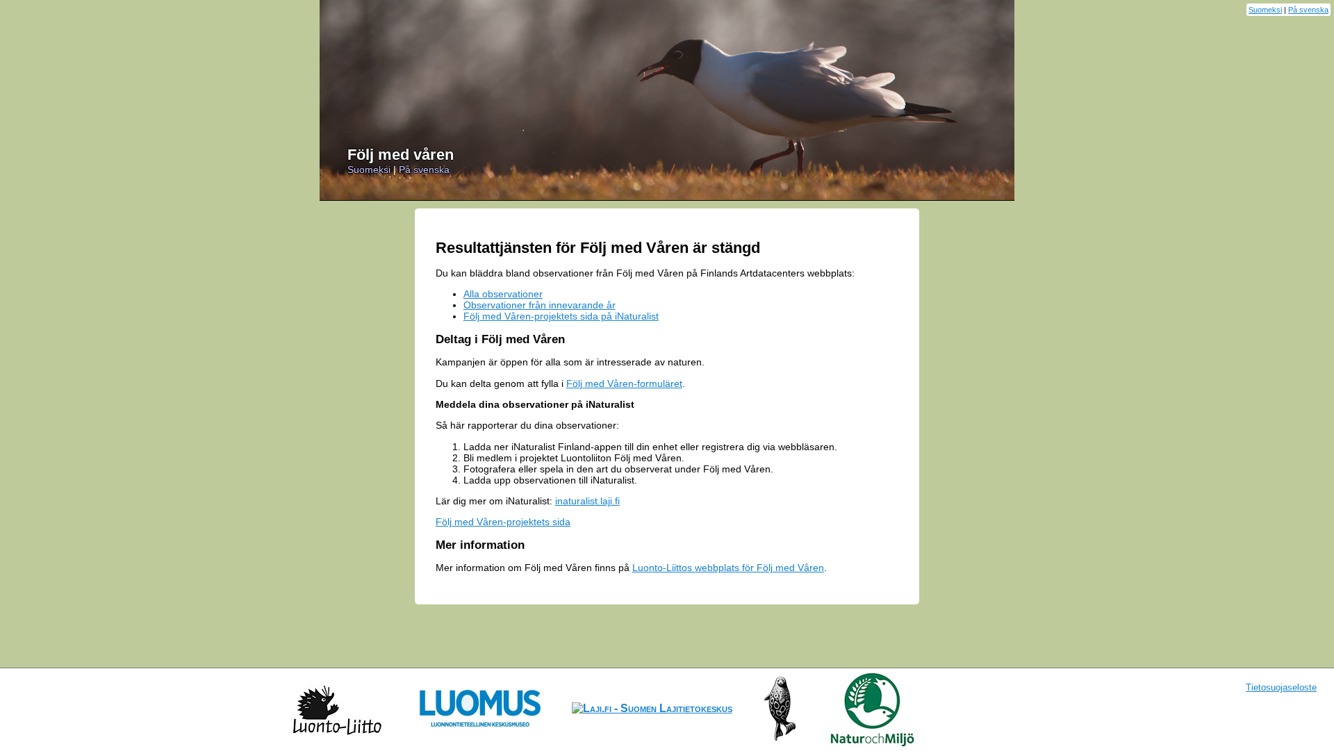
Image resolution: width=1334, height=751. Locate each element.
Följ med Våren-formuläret (624, 383)
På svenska (1308, 10)
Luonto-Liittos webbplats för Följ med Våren (728, 567)
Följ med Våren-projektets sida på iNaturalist (561, 316)
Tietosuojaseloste (1281, 687)
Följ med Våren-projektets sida (503, 521)
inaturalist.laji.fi (587, 500)
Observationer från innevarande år (539, 305)
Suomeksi (1265, 10)
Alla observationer (503, 293)
